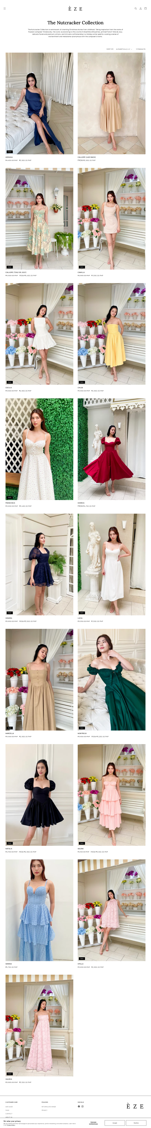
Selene (81, 849)
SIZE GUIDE (9, 1107)
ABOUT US (9, 1117)
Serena (9, 964)
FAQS (7, 1110)
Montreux (82, 733)
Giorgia (81, 503)
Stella (80, 964)
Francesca (10, 503)
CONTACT (9, 1114)
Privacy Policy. (11, 1125)
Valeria (9, 1079)
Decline (136, 1123)
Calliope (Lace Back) (87, 157)
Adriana (9, 157)
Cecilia (9, 388)
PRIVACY (44, 1110)
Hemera (9, 618)
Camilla (81, 272)
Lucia (80, 618)
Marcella (10, 733)
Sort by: (110, 49)
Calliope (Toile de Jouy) (16, 272)
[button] (4, 8)
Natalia (9, 849)
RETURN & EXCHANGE (49, 1107)
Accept (115, 1123)
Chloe (80, 388)
